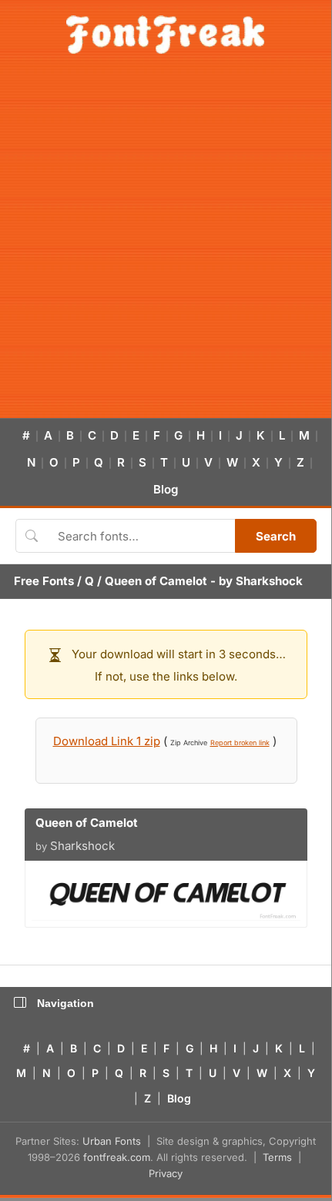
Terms (277, 1157)
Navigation (65, 1003)
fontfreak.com (116, 1157)
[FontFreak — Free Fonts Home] (165, 34)
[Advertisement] (165, 244)
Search (276, 536)
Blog (165, 489)
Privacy (166, 1173)
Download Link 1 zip (106, 741)
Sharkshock (269, 581)
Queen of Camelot (156, 581)
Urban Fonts (111, 1141)
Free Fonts (44, 581)
